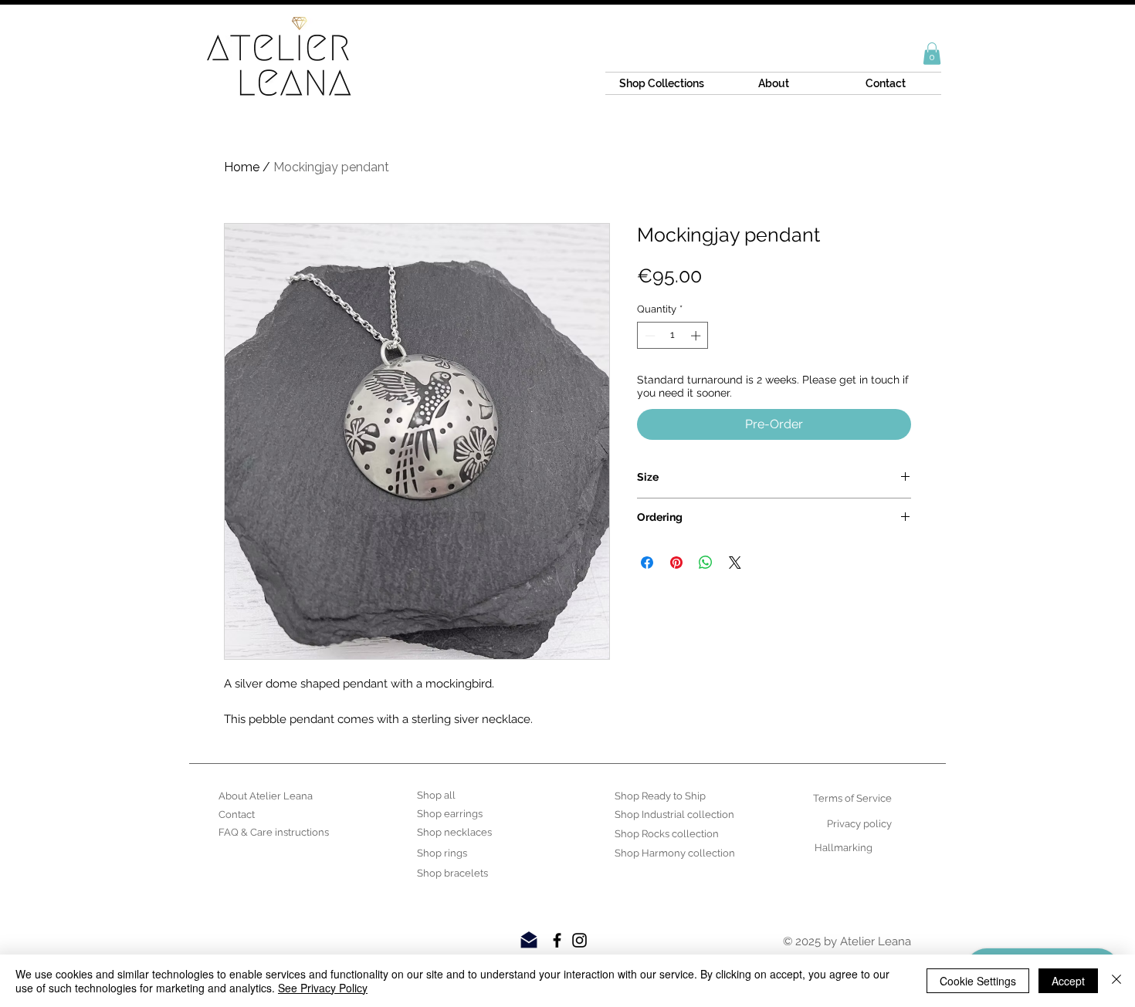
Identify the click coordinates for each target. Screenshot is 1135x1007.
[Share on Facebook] (647, 562)
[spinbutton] (673, 336)
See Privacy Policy (323, 987)
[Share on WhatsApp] (705, 562)
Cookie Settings (978, 980)
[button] (932, 53)
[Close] (1116, 981)
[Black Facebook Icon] (557, 940)
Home (241, 167)
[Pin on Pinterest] (676, 562)
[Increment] (697, 336)
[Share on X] (735, 562)
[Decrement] (648, 336)
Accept (1068, 980)
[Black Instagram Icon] (579, 940)
